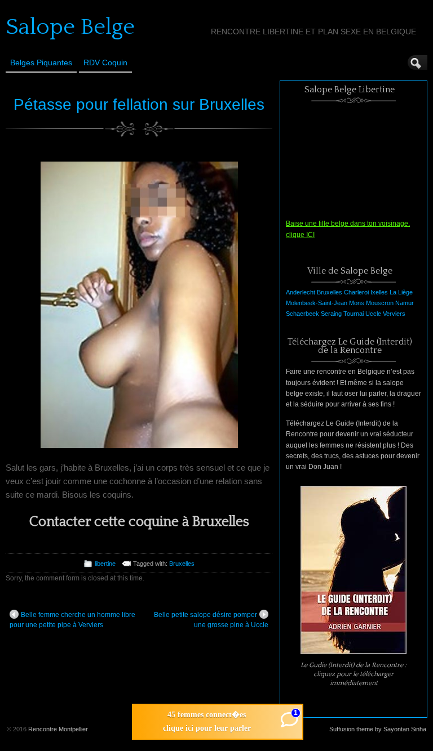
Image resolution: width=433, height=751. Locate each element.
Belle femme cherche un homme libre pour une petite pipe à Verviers (72, 620)
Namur (404, 302)
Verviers (394, 313)
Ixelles (379, 292)
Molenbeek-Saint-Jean (316, 302)
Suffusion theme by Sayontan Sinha (377, 729)
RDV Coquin (105, 62)
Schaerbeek (302, 313)
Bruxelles (182, 563)
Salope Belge (70, 27)
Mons (356, 302)
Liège (405, 292)
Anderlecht (300, 292)
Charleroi (356, 292)
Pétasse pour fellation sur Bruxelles (139, 104)
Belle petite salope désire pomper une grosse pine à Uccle (211, 620)
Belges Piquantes (41, 62)
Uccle (373, 313)
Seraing (331, 313)
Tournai (353, 313)
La (393, 292)
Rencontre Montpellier (58, 729)
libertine (105, 563)
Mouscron (380, 302)
